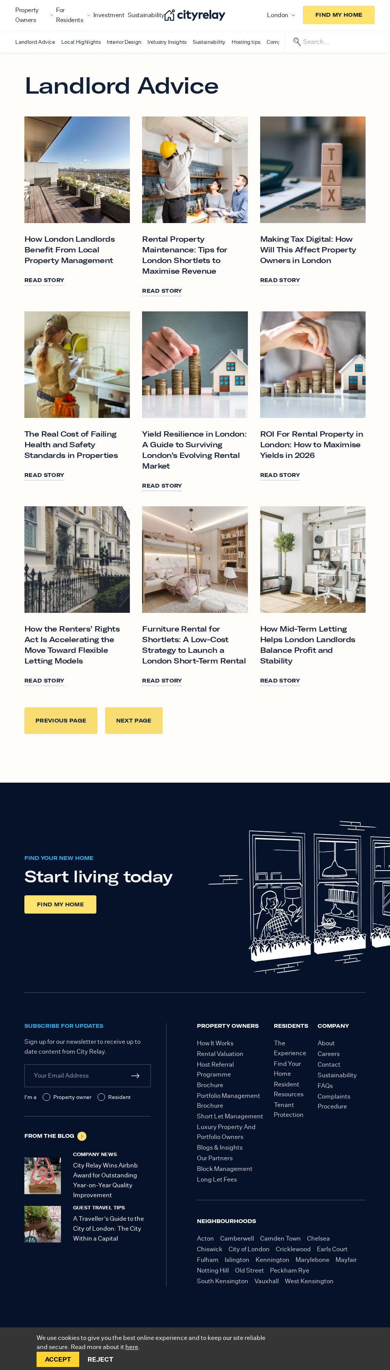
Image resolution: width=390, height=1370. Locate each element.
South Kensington (222, 1281)
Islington (237, 1259)
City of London (249, 1249)
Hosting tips (246, 42)
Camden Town (280, 1238)
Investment (109, 15)
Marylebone (312, 1259)
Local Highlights (81, 42)
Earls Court (332, 1249)
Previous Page (60, 720)
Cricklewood (293, 1249)
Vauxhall (266, 1281)
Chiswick (209, 1249)
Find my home (338, 14)
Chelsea (318, 1238)
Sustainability (146, 15)
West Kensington (309, 1281)
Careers (329, 1053)
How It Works (215, 1043)
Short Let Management (230, 1116)
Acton (205, 1238)
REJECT (100, 1359)
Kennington (272, 1259)
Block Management (225, 1168)
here (131, 1347)
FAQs (325, 1085)
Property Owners (27, 15)
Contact (329, 1064)
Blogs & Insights (220, 1147)
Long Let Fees (217, 1179)
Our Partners (215, 1158)
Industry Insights (167, 42)
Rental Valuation (220, 1053)
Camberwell (237, 1238)
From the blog (49, 1135)
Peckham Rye (289, 1270)
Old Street (249, 1270)
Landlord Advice (35, 42)
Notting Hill (213, 1270)
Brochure (210, 1085)
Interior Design (124, 42)
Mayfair (346, 1259)
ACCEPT (58, 1359)
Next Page (134, 720)
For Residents (69, 15)
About (326, 1043)
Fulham (208, 1259)
